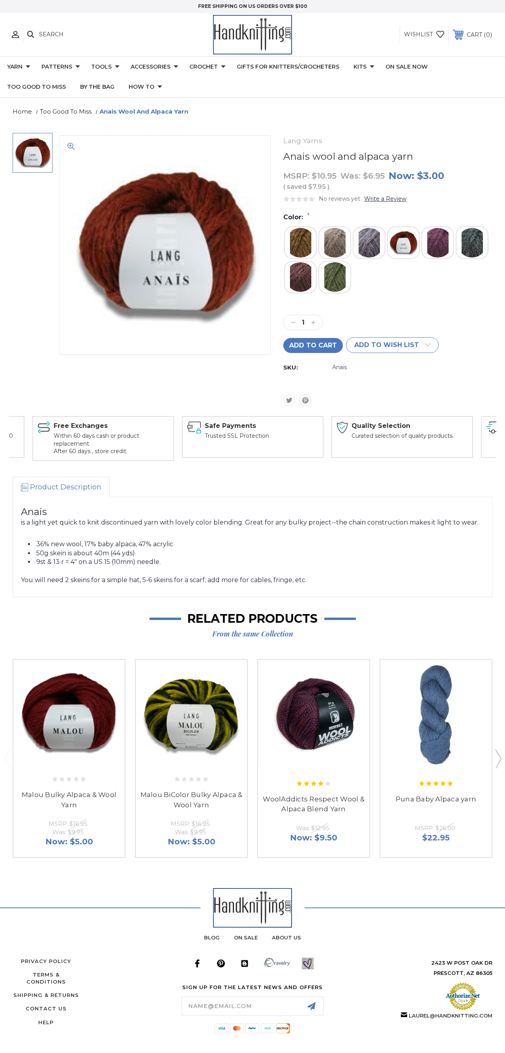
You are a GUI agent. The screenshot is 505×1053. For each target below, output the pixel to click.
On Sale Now (406, 66)
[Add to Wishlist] (77, 759)
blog (212, 937)
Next (498, 758)
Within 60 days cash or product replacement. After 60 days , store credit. (96, 443)
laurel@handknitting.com (450, 1015)
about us (286, 937)
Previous (7, 758)
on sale (246, 937)
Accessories (150, 66)
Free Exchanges (81, 425)
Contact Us (46, 1008)
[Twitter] (289, 400)
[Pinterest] (305, 400)
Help (46, 1022)
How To (141, 86)
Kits (360, 66)
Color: (296, 217)
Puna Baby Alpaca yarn (436, 799)
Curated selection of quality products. (403, 435)
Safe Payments (230, 425)
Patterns (56, 66)
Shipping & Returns (46, 995)
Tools (101, 66)
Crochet (203, 66)
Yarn (14, 66)
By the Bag (97, 86)
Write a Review (385, 198)
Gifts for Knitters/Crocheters (288, 66)
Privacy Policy (46, 961)
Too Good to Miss (36, 86)
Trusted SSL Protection (237, 435)
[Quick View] (60, 759)
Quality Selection (381, 425)
